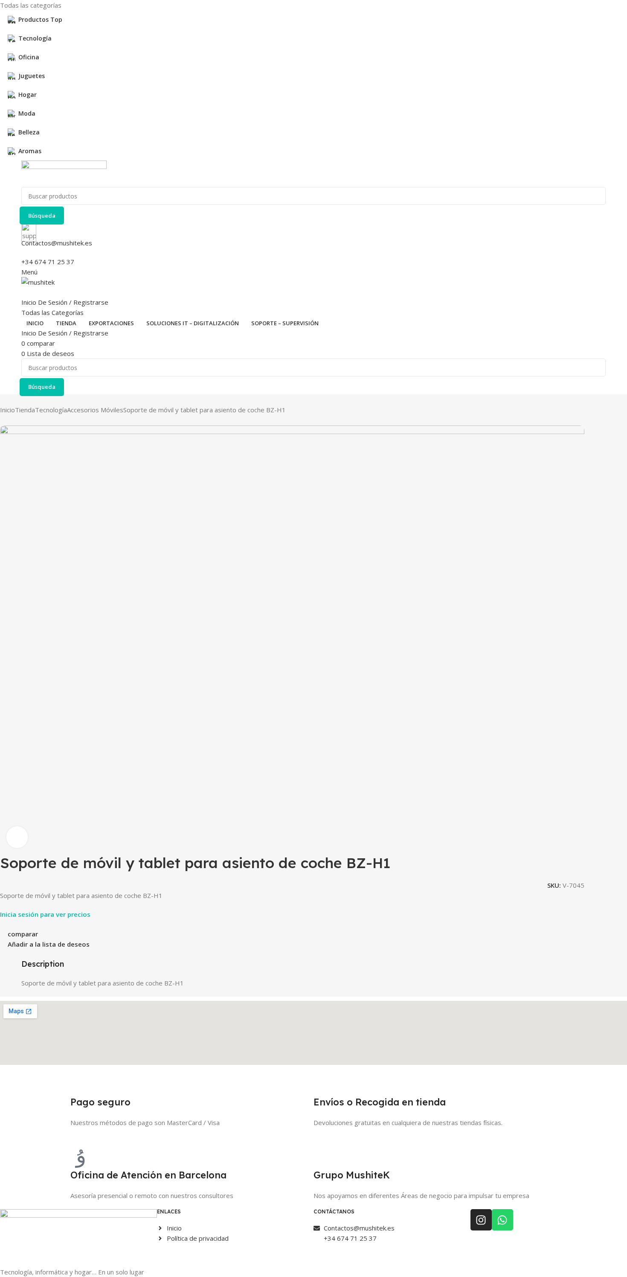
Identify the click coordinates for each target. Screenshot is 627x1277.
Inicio (7, 409)
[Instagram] (481, 1219)
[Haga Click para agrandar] (17, 837)
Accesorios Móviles (95, 409)
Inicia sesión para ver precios (45, 914)
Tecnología (51, 409)
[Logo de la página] (313, 173)
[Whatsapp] (502, 1219)
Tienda (25, 409)
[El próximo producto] (21, 421)
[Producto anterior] (4, 421)
